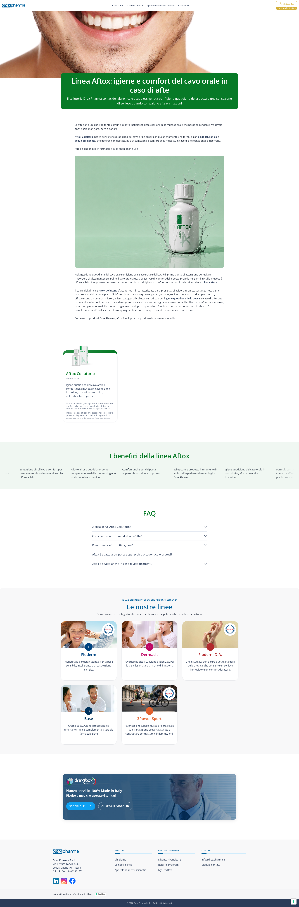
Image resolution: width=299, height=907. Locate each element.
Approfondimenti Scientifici (161, 5)
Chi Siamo (117, 5)
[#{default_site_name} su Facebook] (72, 881)
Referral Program (168, 864)
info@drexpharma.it (213, 859)
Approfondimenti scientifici (131, 870)
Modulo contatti (211, 864)
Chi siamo (120, 859)
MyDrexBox (165, 870)
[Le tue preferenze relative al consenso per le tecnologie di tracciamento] (294, 902)
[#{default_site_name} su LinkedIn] (56, 881)
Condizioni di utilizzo (82, 894)
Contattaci (183, 5)
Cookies (101, 894)
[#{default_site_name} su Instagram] (64, 881)
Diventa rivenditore (169, 859)
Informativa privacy (62, 894)
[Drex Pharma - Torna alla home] (81, 851)
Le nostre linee (134, 5)
